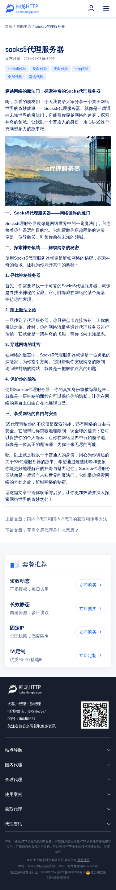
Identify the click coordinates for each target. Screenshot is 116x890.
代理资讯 (13, 823)
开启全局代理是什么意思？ (42, 530)
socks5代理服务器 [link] (50, 26)
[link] (8, 26)
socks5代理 (17, 69)
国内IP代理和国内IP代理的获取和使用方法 (56, 519)
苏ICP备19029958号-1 (71, 872)
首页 (8, 26)
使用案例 (13, 794)
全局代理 (15, 77)
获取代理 (13, 809)
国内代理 (13, 764)
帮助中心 (23, 26)
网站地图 (83, 860)
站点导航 (13, 749)
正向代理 (61, 69)
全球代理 (13, 779)
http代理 (81, 69)
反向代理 (39, 69)
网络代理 (36, 77)
